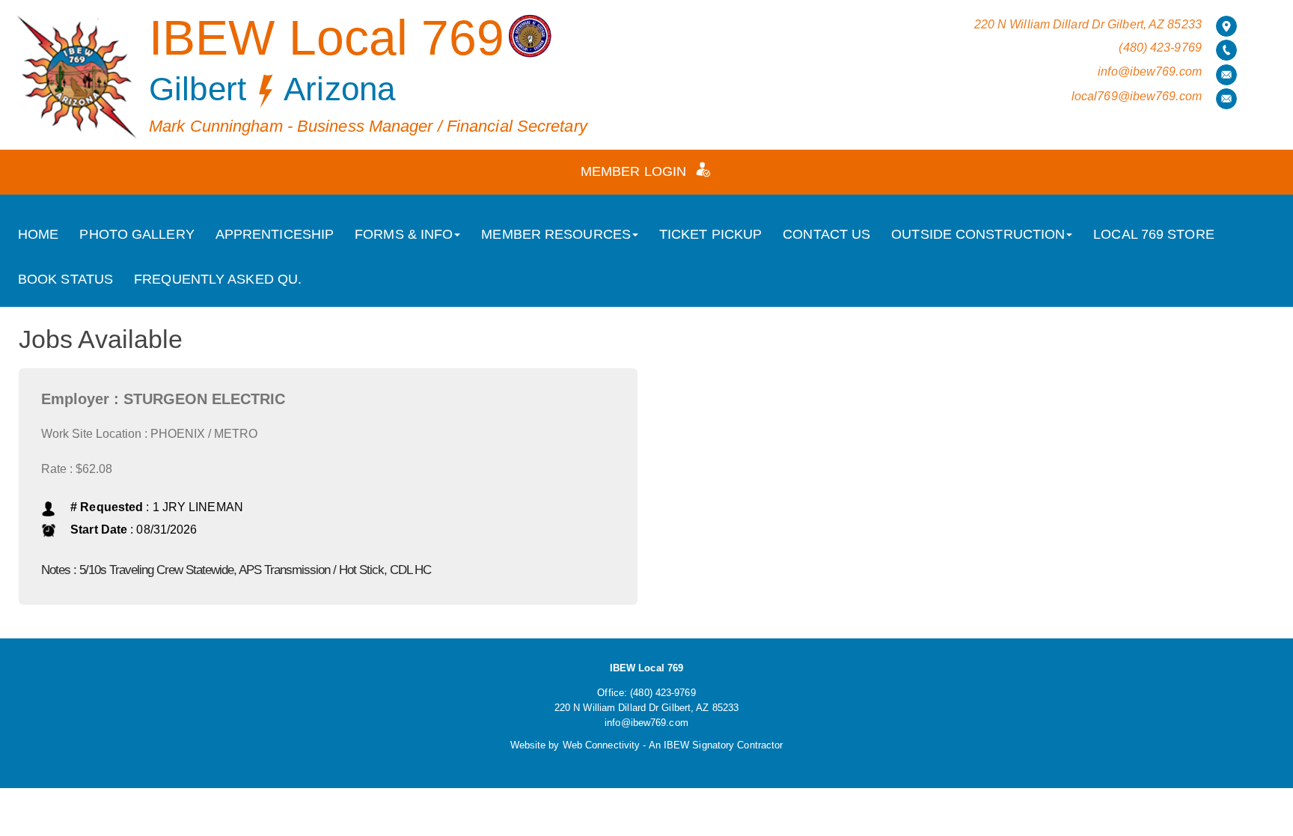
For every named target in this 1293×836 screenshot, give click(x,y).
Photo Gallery (136, 234)
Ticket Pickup (710, 234)
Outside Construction (978, 234)
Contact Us (826, 234)
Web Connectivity (602, 745)
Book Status (65, 279)
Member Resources (556, 234)
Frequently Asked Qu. (218, 279)
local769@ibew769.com (1137, 96)
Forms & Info (404, 234)
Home (38, 234)
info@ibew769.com (1150, 71)
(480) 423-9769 (1160, 47)
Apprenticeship (275, 234)
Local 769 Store (1153, 234)
